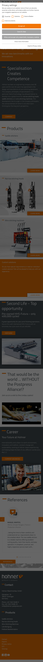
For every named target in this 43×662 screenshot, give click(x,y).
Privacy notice (37, 46)
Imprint (30, 46)
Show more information (21, 41)
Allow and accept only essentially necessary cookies (21, 37)
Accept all (21, 26)
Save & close (21, 31)
